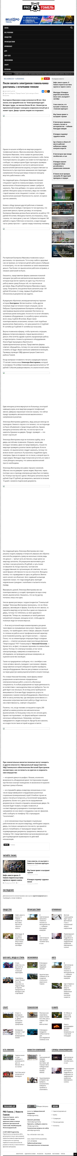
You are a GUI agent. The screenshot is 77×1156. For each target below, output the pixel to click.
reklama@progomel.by (34, 1122)
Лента (6, 28)
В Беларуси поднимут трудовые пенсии (38, 880)
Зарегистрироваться (59, 1111)
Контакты (56, 1126)
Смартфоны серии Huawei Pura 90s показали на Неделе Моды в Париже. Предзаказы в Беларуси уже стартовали (20, 985)
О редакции (57, 1118)
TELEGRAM (48, 1154)
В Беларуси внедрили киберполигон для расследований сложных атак (45, 1034)
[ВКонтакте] (43, 91)
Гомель (12, 845)
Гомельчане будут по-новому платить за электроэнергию (61, 198)
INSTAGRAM (55, 1154)
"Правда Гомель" (21, 93)
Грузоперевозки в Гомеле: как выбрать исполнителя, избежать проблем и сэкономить (45, 1083)
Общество (8, 37)
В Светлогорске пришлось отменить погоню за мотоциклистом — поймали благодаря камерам (62, 125)
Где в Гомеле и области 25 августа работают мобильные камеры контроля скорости (61, 145)
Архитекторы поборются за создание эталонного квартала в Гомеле (62, 253)
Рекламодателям (58, 1122)
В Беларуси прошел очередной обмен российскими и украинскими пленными (61, 165)
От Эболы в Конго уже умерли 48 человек (68, 1016)
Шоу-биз (7, 55)
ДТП (5, 51)
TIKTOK (63, 1154)
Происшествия (9, 42)
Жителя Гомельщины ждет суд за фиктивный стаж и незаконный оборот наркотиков (68, 921)
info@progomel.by (32, 1115)
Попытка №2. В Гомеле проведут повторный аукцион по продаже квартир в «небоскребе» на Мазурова (62, 224)
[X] (48, 91)
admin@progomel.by (33, 1130)
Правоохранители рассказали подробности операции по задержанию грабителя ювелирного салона (70, 940)
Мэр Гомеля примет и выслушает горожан (38, 871)
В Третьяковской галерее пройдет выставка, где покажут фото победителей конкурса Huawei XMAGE (45, 1063)
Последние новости (58, 79)
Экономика (8, 60)
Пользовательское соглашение (38, 1145)
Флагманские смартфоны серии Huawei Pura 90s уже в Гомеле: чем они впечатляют (44, 1018)
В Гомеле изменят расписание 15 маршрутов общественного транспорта (62, 211)
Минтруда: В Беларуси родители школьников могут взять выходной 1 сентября (61, 95)
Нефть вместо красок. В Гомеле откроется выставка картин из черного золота (39, 74)
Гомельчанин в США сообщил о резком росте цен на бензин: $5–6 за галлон (19, 1061)
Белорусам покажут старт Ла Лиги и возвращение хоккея (20, 1034)
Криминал (8, 46)
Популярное (58, 186)
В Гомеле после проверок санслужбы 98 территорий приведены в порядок (62, 176)
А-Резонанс (19, 78)
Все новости (9, 78)
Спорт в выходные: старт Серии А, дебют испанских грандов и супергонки (19, 1018)
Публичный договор (34, 1143)
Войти (55, 1115)
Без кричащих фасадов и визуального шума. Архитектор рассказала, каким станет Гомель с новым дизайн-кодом (62, 238)
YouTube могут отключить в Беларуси (20, 1074)
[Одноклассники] (46, 91)
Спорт (6, 65)
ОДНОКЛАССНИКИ (30, 1154)
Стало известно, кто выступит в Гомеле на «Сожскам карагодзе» (38, 862)
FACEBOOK (40, 1154)
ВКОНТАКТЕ (19, 1154)
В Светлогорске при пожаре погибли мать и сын (62, 155)
